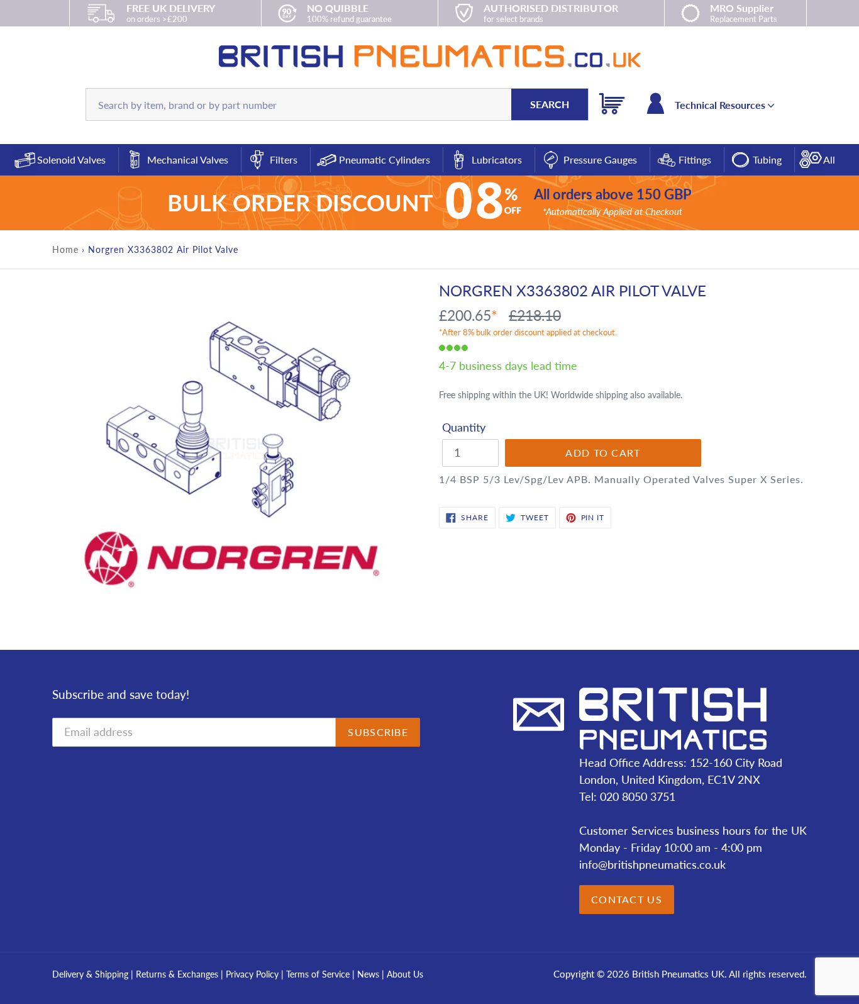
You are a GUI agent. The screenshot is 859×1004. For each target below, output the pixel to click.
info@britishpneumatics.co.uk (652, 864)
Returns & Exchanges (177, 974)
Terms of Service (319, 974)
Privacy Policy (253, 974)
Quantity (463, 427)
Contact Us (626, 899)
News (368, 974)
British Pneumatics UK (678, 973)
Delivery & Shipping (90, 974)
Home (65, 249)
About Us (405, 974)
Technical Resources (721, 105)
